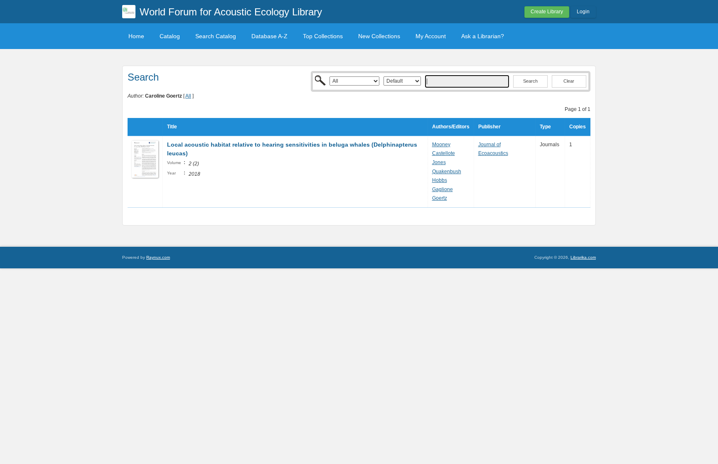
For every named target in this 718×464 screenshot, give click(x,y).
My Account (431, 36)
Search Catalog (215, 36)
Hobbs (439, 180)
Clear (568, 81)
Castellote (443, 153)
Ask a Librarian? (482, 36)
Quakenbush (446, 171)
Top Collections (323, 36)
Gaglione (442, 189)
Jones (439, 162)
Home (136, 36)
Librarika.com (583, 257)
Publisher (489, 127)
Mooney (441, 144)
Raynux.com (158, 257)
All (188, 96)
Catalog (170, 36)
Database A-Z (269, 36)
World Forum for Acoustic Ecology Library (231, 11)
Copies (577, 127)
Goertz (439, 198)
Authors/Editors (451, 127)
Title (172, 127)
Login (583, 12)
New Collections (379, 36)
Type (545, 127)
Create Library (547, 12)
